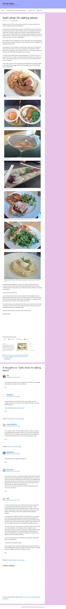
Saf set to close (19, 350)
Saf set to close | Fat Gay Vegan (16, 560)
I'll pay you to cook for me (9, 355)
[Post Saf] (9, 347)
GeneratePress (40, 607)
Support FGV (31, 10)
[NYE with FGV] (36, 346)
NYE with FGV (32, 350)
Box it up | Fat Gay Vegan (14, 446)
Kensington (15, 356)
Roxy (29, 58)
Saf (23, 356)
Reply (6, 387)
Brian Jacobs (9, 469)
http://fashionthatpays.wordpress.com (14, 408)
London (20, 356)
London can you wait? (20, 355)
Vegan (27, 355)
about (32, 47)
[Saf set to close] (22, 346)
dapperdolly (9, 394)
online (8, 314)
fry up (5, 356)
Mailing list (39, 10)
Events (2, 10)
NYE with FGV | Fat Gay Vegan (16, 418)
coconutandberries (11, 424)
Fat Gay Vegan (8, 3)
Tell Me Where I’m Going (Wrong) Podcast (16, 10)
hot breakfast (10, 356)
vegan (25, 356)
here (30, 310)
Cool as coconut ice (8, 357)
